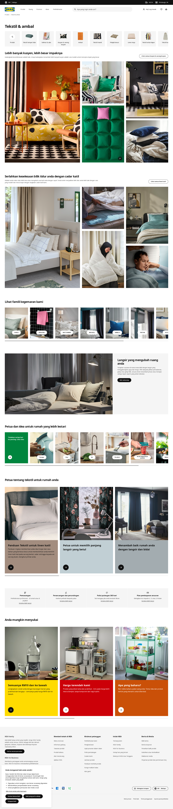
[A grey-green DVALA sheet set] (16, 323)
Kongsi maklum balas (91, 768)
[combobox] (101, 9)
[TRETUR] (142, 323)
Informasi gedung (59, 745)
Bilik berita (145, 741)
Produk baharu (58, 752)
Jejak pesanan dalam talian (93, 748)
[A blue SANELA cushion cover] (117, 323)
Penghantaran (89, 745)
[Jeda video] (103, 134)
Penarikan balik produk (149, 748)
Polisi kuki (136, 799)
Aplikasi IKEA (58, 760)
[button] (42, 112)
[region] (26, 786)
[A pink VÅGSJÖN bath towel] (41, 323)
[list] (86, 38)
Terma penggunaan (146, 799)
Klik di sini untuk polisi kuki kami (16, 791)
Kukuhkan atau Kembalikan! (150, 752)
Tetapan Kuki (12, 801)
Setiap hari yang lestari (120, 752)
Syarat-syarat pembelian (161, 799)
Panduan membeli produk (92, 764)
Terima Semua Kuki (14, 796)
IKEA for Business (119, 748)
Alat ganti (87, 771)
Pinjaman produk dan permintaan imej (154, 760)
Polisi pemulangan (90, 752)
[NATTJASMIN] (66, 323)
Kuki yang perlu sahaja (33, 796)
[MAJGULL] (92, 323)
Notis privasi (127, 799)
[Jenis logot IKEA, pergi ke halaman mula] (10, 9)
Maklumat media (147, 756)
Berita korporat (147, 745)
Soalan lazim (88, 756)
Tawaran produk (59, 748)
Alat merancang (59, 756)
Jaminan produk (89, 760)
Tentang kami (117, 741)
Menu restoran (59, 741)
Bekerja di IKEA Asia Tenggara (123, 756)
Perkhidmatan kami (90, 741)
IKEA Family (117, 745)
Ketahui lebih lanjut (25, 603)
